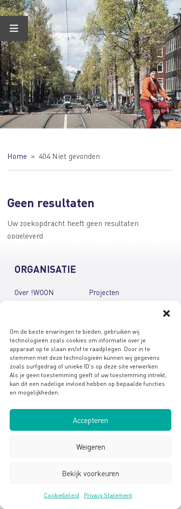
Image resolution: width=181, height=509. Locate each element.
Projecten (104, 292)
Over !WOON (34, 292)
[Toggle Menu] (14, 28)
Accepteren (90, 420)
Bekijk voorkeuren (90, 473)
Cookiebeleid (61, 495)
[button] (166, 313)
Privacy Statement (108, 495)
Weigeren (90, 447)
